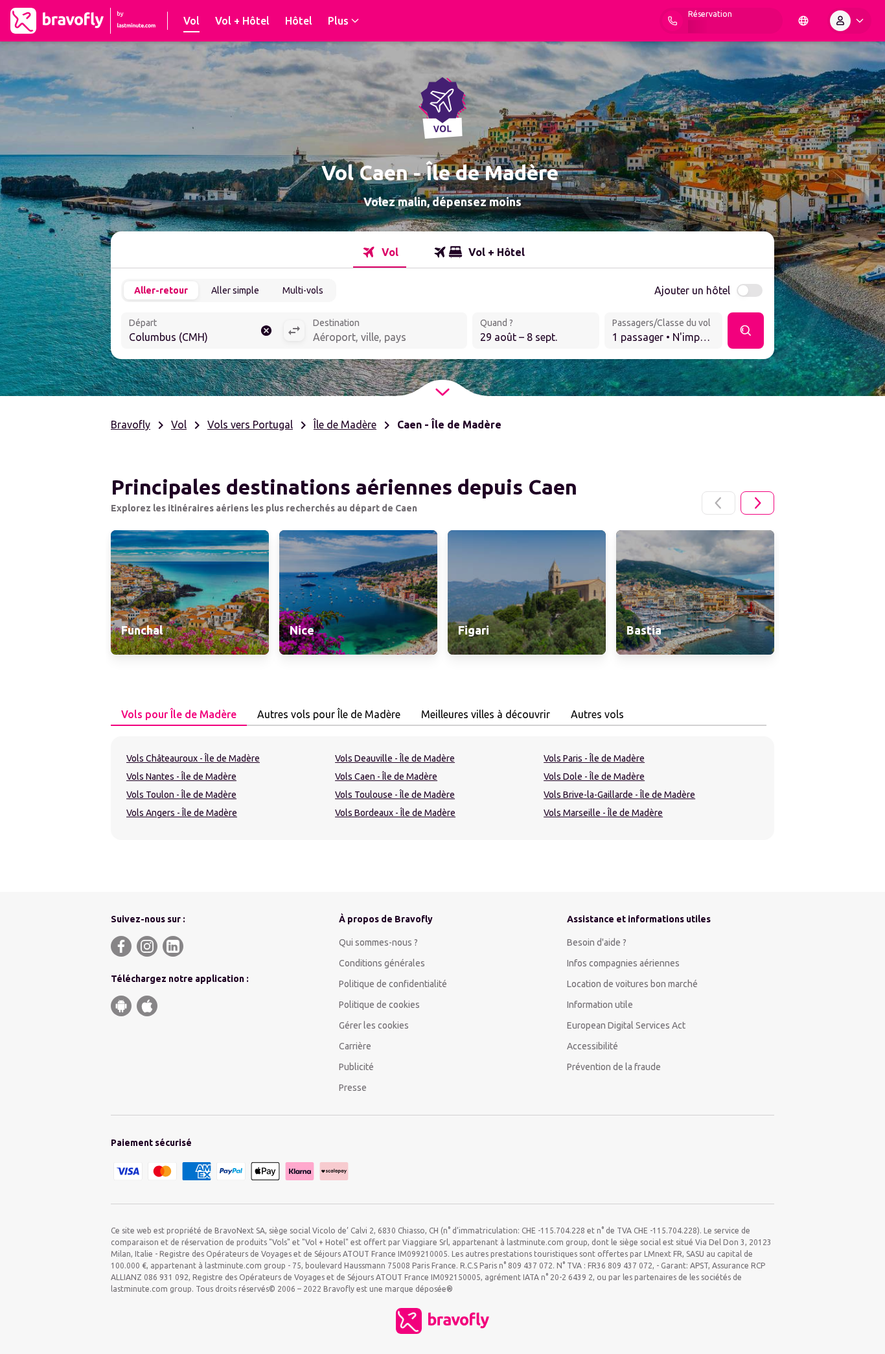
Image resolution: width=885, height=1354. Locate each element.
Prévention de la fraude (614, 1067)
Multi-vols (302, 290)
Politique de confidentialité (393, 984)
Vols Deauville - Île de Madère (395, 758)
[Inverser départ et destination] (294, 330)
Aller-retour (161, 290)
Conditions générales (382, 963)
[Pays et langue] (803, 21)
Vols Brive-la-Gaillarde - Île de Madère (619, 794)
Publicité (356, 1067)
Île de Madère (345, 424)
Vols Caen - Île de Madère (386, 776)
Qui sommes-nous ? (378, 942)
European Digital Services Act (626, 1025)
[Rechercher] (746, 330)
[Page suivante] (757, 503)
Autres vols (597, 714)
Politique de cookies (379, 1004)
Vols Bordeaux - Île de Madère (395, 813)
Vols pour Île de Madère (178, 714)
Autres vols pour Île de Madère (328, 714)
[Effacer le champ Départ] (266, 330)
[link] (190, 592)
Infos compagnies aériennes (623, 963)
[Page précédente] (718, 503)
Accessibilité (592, 1046)
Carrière (355, 1046)
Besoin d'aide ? (596, 942)
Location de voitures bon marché (632, 984)
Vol (179, 424)
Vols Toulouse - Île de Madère (395, 794)
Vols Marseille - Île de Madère (603, 813)
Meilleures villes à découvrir (485, 714)
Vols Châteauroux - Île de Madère (193, 758)
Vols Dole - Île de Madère (594, 776)
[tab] (380, 252)
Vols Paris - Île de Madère (594, 758)
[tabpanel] (442, 788)
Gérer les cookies (374, 1025)
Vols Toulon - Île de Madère (181, 794)
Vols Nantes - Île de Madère (181, 776)
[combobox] (202, 332)
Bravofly (130, 424)
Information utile (600, 1004)
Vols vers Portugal (250, 424)
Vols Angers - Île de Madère (181, 813)
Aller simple (235, 290)
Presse (353, 1087)
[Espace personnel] (849, 21)
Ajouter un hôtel (692, 290)
